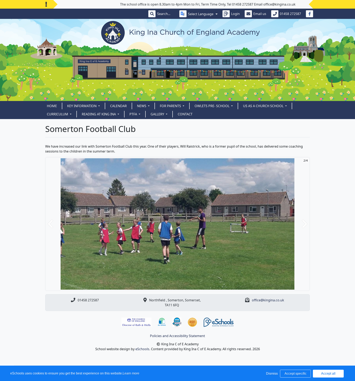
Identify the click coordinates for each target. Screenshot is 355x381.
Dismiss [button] (272, 373)
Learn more (131, 373)
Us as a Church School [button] (263, 106)
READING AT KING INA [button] (99, 114)
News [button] (142, 106)
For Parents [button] (171, 106)
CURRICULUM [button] (58, 114)
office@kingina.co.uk (268, 300)
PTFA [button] (133, 114)
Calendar (118, 106)
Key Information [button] (82, 106)
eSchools (142, 349)
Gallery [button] (158, 114)
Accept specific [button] (296, 373)
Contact (185, 114)
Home (52, 106)
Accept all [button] (328, 373)
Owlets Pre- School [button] (212, 106)
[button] (50, 224)
